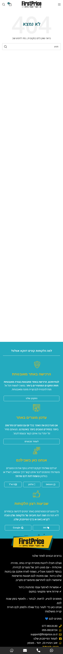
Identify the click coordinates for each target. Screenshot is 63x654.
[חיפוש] (4, 4)
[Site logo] (31, 4)
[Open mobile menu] (59, 4)
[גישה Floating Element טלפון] (38, 650)
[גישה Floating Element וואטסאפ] (51, 650)
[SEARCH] (5, 46)
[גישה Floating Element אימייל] (25, 650)
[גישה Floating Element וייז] (11, 650)
